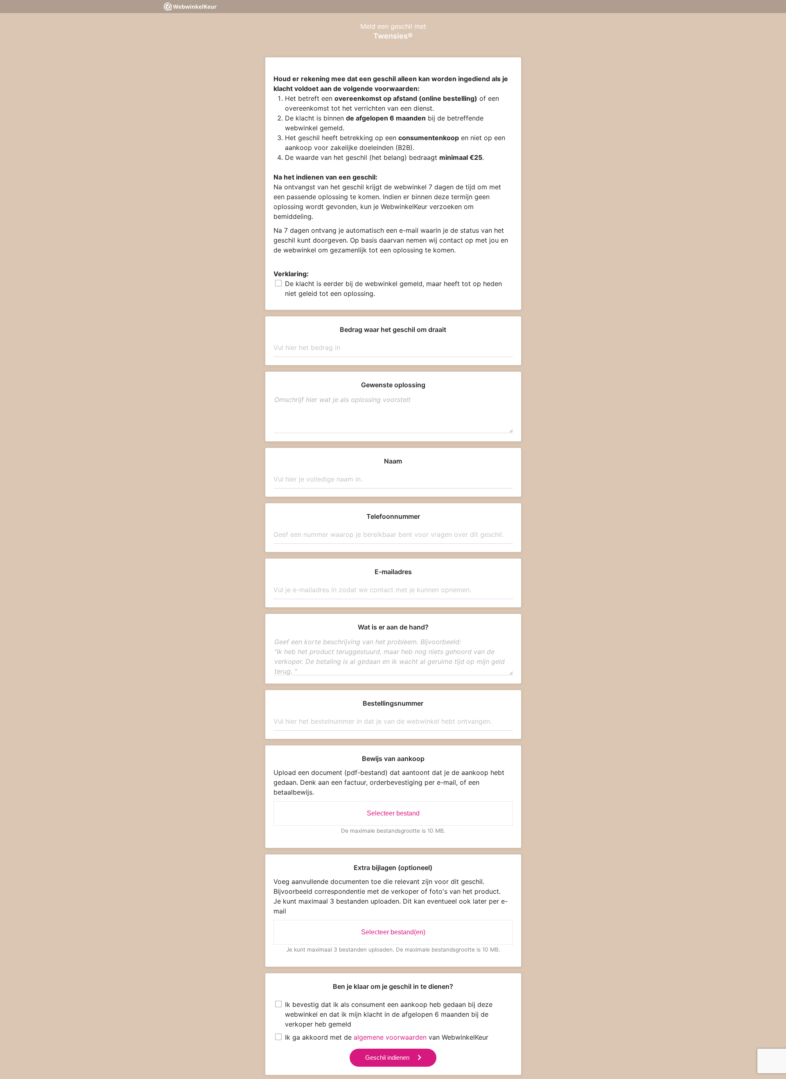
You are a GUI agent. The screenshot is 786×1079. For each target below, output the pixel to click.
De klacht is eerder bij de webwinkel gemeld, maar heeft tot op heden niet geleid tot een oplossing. (393, 288)
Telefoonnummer (393, 516)
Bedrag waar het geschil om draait (393, 329)
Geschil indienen (387, 1057)
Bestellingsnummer (393, 703)
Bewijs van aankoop (393, 758)
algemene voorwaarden (390, 1037)
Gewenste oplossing (393, 385)
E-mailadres (393, 572)
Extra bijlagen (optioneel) (393, 867)
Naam (393, 461)
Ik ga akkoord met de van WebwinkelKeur (386, 1037)
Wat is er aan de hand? (393, 627)
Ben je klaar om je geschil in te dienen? (393, 986)
